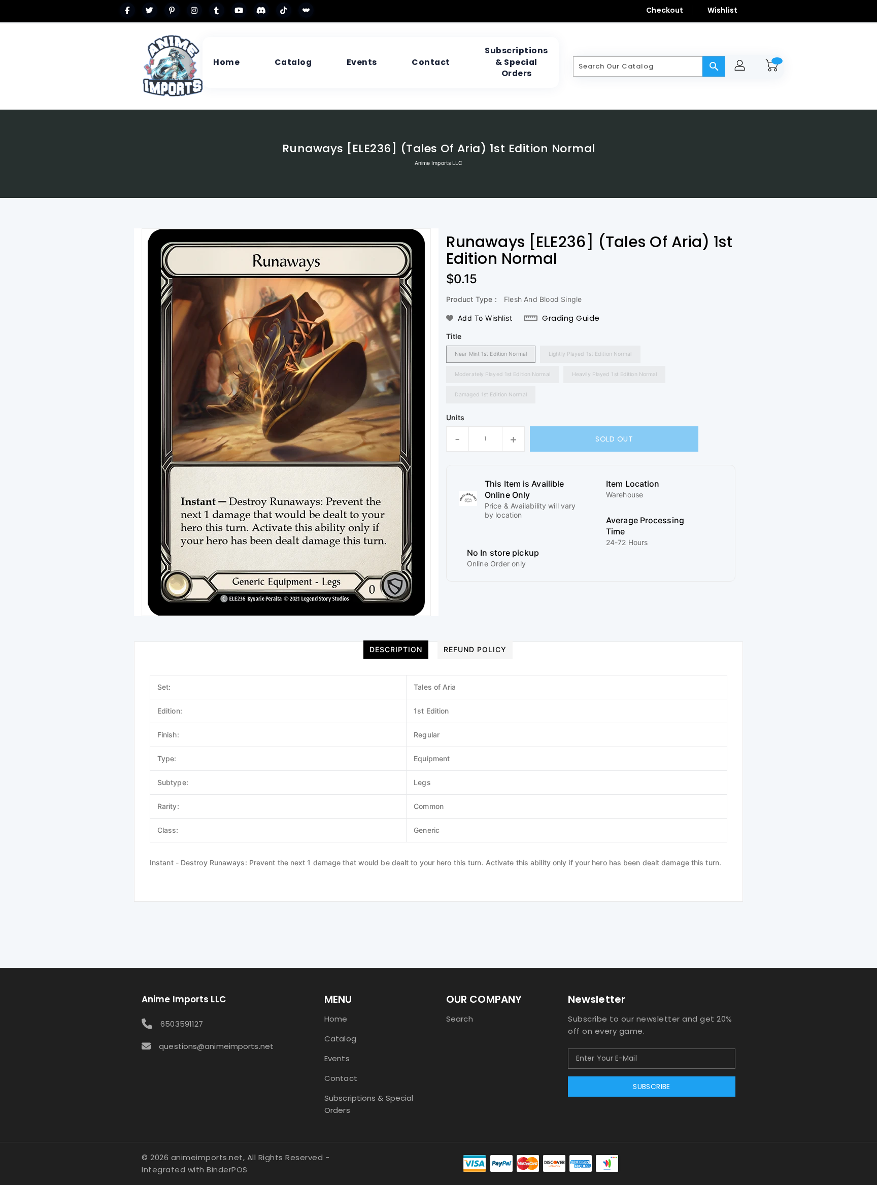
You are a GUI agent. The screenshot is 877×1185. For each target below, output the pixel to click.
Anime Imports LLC (439, 163)
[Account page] (741, 67)
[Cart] (773, 66)
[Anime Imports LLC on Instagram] (194, 10)
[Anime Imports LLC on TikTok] (283, 10)
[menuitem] (226, 62)
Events (337, 1058)
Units (455, 417)
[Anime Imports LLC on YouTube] (239, 10)
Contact (340, 1078)
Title (454, 336)
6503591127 (181, 1024)
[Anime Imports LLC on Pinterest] (172, 10)
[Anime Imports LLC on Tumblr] (216, 10)
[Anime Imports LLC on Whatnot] (306, 10)
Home (335, 1018)
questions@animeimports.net (216, 1046)
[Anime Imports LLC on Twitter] (149, 10)
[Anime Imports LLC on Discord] (261, 10)
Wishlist (722, 10)
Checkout (664, 10)
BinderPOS (227, 1169)
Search (459, 1018)
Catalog (340, 1038)
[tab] (395, 649)
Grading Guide (571, 318)
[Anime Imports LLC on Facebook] (127, 10)
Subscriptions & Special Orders (368, 1104)
